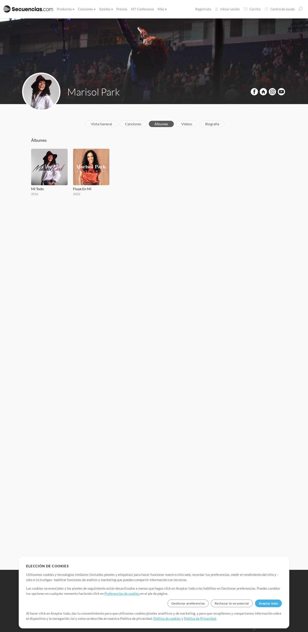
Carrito (255, 9)
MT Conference (142, 9)
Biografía (212, 124)
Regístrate (203, 9)
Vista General (101, 124)
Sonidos (104, 9)
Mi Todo (37, 189)
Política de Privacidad (200, 618)
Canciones (85, 9)
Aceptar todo (268, 603)
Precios (121, 9)
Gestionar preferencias (188, 603)
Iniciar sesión (230, 9)
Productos (64, 9)
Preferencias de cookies (122, 593)
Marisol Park (93, 92)
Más (161, 9)
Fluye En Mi (82, 189)
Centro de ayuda (282, 9)
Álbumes (161, 124)
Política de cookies (167, 618)
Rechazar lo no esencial (232, 603)
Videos (186, 124)
